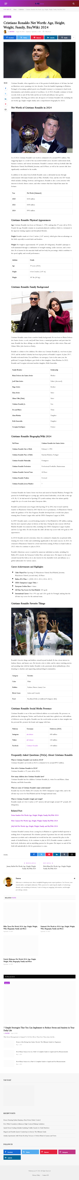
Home (14, 9)
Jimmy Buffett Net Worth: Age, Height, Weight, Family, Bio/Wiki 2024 (21, 867)
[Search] (73, 3)
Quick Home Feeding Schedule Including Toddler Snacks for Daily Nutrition (26, 1127)
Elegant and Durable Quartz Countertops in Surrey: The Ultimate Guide (24, 1131)
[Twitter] (5, 94)
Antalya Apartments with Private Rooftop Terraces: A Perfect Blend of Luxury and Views (29, 1135)
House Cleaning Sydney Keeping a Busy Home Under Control (21, 1119)
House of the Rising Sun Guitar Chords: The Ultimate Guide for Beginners (38, 1042)
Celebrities (21, 9)
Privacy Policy (36, 1174)
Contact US (45, 1174)
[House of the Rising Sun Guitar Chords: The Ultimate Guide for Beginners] (9, 1044)
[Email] (5, 109)
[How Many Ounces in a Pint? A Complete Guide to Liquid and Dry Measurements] (9, 1063)
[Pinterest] (5, 104)
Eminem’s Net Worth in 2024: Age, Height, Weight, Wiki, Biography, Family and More (58, 927)
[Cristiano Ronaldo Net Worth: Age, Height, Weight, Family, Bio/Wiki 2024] (39, 60)
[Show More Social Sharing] (74, 37)
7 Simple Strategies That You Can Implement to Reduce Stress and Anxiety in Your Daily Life (39, 1028)
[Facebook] (5, 88)
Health (7, 983)
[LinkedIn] (5, 99)
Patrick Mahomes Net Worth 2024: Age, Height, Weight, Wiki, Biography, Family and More (19, 960)
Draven (12, 31)
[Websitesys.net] (39, 3)
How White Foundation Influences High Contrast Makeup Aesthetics (23, 1123)
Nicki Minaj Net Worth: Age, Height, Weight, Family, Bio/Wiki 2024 (57, 867)
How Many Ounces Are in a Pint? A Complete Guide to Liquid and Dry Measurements (42, 1051)
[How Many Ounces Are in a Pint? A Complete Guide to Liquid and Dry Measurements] (9, 1053)
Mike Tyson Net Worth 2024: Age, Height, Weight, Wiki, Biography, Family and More (20, 927)
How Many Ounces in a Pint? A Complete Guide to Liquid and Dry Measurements (40, 1061)
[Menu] (6, 3)
